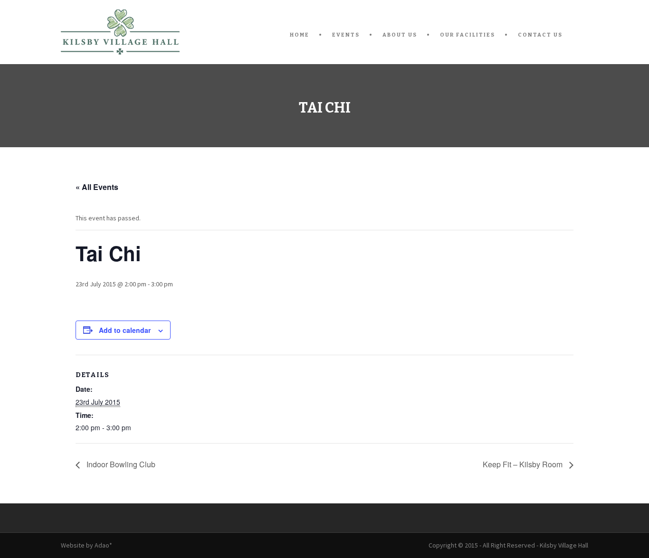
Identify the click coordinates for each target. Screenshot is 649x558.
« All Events (97, 186)
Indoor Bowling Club (120, 464)
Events (346, 35)
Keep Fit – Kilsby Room (523, 464)
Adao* (103, 545)
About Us (399, 35)
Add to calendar (125, 330)
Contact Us (540, 35)
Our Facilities (467, 35)
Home (299, 35)
